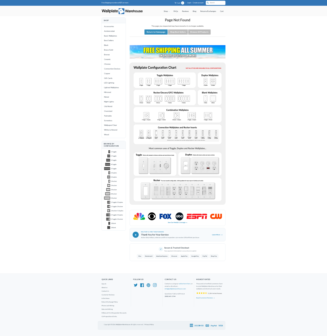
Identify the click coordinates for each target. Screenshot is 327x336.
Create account (198, 3)
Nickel (106, 97)
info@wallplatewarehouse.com (175, 289)
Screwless (108, 120)
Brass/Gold (108, 50)
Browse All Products (199, 32)
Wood (106, 134)
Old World (108, 106)
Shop (166, 11)
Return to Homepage (156, 32)
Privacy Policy (149, 324)
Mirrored (107, 92)
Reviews (185, 11)
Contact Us (105, 291)
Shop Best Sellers (178, 32)
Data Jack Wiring (107, 309)
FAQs (176, 11)
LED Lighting (109, 83)
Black (106, 45)
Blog (194, 11)
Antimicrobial (109, 31)
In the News (106, 298)
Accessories (109, 26)
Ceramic (107, 59)
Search (104, 284)
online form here (184, 284)
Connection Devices (112, 69)
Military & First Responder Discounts (114, 313)
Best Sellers (109, 40)
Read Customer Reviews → (205, 298)
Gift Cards (108, 78)
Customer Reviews (108, 295)
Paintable (108, 116)
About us (105, 287)
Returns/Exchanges (208, 11)
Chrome (107, 64)
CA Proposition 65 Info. (109, 316)
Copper (107, 73)
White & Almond (110, 130)
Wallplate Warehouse (123, 324)
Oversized (108, 111)
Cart (180, 3)
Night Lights (109, 102)
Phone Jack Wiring (108, 306)
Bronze (107, 54)
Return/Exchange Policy (110, 302)
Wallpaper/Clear (110, 125)
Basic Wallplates (110, 36)
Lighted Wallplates (111, 87)
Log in (189, 3)
